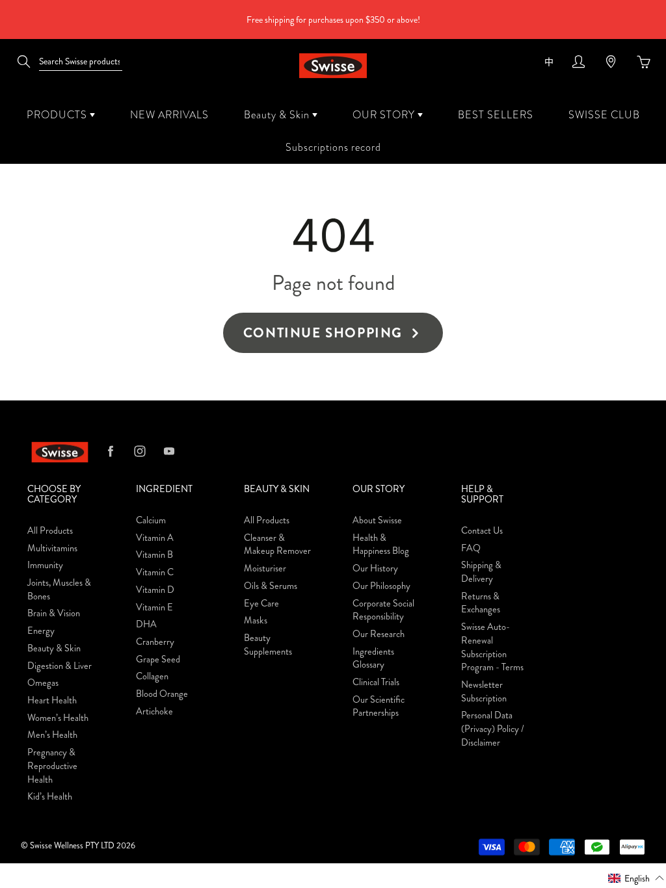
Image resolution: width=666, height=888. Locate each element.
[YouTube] (168, 450)
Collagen (152, 676)
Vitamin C (155, 572)
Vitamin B (154, 555)
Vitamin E (154, 607)
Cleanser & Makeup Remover (277, 544)
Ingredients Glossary (373, 658)
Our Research (379, 634)
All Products (50, 531)
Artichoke (154, 711)
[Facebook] (110, 450)
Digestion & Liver (59, 666)
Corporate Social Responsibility (383, 610)
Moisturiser (265, 568)
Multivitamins (52, 548)
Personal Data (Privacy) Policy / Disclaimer (492, 729)
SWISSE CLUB (604, 114)
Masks (255, 620)
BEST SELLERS (495, 114)
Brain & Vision (53, 613)
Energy (41, 631)
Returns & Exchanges (480, 603)
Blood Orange (162, 694)
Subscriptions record (333, 147)
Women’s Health (57, 718)
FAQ (471, 548)
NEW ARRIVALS (169, 114)
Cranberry (155, 642)
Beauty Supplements (268, 645)
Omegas (43, 683)
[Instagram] (139, 450)
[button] (636, 877)
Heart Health (52, 700)
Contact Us (482, 531)
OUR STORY (385, 114)
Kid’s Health (49, 796)
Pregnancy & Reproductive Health (52, 766)
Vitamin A (155, 538)
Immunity (45, 565)
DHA (146, 624)
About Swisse (377, 520)
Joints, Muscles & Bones (59, 589)
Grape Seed (158, 659)
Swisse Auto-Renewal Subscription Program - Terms (492, 647)
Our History (375, 568)
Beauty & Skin (278, 114)
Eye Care (261, 603)
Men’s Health (52, 735)
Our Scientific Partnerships (379, 706)
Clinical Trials (376, 682)
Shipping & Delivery (481, 572)
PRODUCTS (58, 114)
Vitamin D (155, 590)
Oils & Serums (270, 586)
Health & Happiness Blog (381, 544)
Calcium (151, 520)
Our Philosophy (381, 586)
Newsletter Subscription (484, 691)
